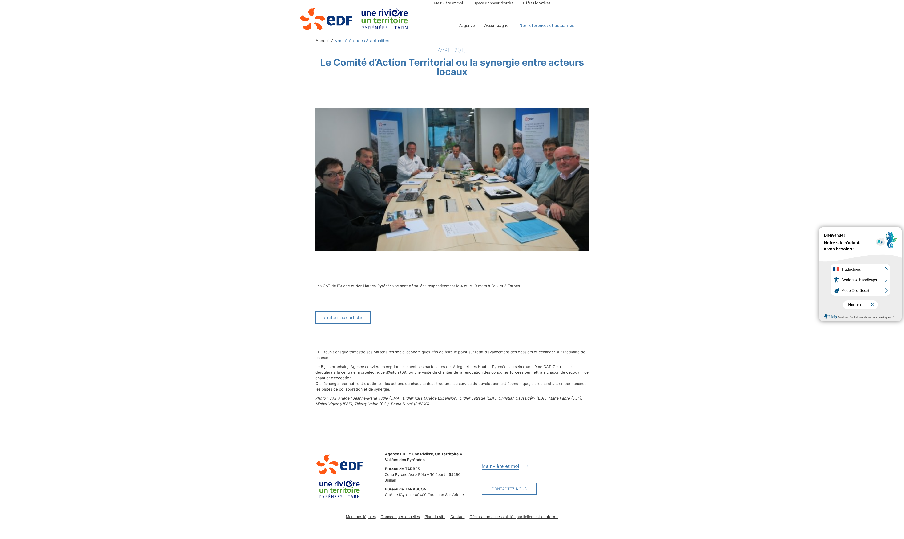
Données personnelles (400, 516)
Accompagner (497, 26)
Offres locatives (536, 3)
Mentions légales (361, 516)
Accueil (322, 40)
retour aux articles (343, 317)
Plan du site (435, 516)
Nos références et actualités (547, 26)
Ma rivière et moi (448, 3)
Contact (457, 516)
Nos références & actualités (361, 40)
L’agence (467, 26)
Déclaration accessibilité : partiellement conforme (514, 516)
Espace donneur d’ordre (492, 3)
